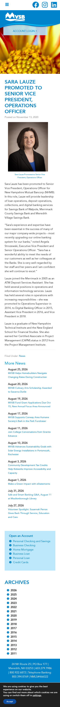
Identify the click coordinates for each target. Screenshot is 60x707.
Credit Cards (20, 562)
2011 (14, 653)
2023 (14, 603)
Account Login (24, 31)
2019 (14, 619)
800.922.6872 (18, 672)
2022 (14, 607)
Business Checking (24, 545)
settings (37, 695)
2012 (14, 649)
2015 (14, 636)
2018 (14, 624)
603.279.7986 (43, 668)
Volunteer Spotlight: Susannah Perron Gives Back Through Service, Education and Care (28, 513)
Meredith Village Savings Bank (15, 17)
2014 (14, 640)
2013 (14, 645)
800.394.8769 (20, 676)
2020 (14, 615)
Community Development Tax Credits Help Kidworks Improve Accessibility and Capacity (29, 469)
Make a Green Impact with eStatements (29, 483)
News (22, 355)
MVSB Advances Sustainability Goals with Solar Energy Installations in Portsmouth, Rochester (29, 450)
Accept (9, 701)
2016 (14, 632)
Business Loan (21, 553)
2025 (14, 594)
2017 (14, 628)
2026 (14, 590)
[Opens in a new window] (35, 4)
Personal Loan (21, 558)
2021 (14, 611)
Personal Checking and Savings (31, 541)
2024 (14, 598)
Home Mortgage (23, 549)
